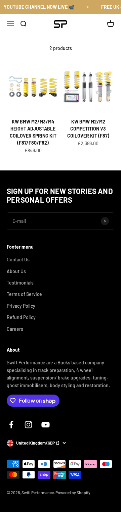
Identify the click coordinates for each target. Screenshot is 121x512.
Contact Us (18, 259)
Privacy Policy (21, 306)
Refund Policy (21, 317)
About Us (16, 271)
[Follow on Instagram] (28, 424)
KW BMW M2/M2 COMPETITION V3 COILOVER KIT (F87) (88, 129)
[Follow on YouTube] (45, 424)
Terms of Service (24, 294)
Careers (15, 329)
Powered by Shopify (72, 492)
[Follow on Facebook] (11, 424)
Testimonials (20, 283)
